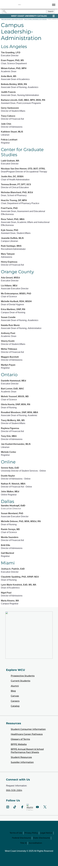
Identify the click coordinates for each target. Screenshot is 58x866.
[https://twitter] (45, 807)
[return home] (19, 4)
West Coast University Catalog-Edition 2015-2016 (12, 19)
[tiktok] (14, 807)
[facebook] (22, 807)
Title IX (23, 843)
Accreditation (35, 843)
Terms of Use (16, 833)
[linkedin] (30, 807)
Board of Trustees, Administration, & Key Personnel (35, 19)
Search (50, 11)
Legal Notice (46, 833)
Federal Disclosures (21, 838)
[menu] (53, 4)
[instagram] (7, 807)
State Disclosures (41, 838)
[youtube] (37, 807)
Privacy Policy (31, 833)
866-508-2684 (14, 790)
